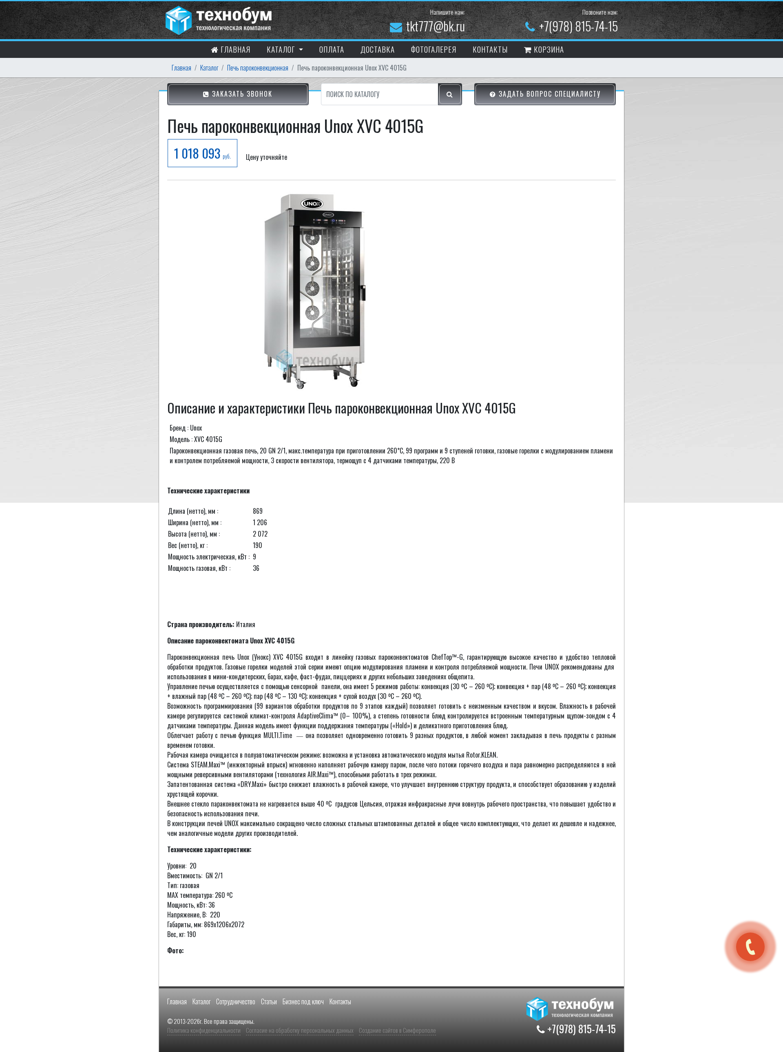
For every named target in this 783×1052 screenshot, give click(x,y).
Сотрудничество (235, 1001)
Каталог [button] (282, 49)
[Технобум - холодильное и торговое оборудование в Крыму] (219, 19)
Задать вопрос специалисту (548, 94)
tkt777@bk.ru (435, 26)
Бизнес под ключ (303, 1001)
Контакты (340, 1001)
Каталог (209, 68)
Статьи (269, 1001)
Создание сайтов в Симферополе (397, 1029)
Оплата (331, 49)
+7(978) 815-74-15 (578, 26)
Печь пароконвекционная (257, 68)
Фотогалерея (433, 49)
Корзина (548, 49)
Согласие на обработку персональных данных (300, 1029)
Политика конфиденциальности (204, 1029)
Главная (234, 49)
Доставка (378, 49)
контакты (490, 49)
